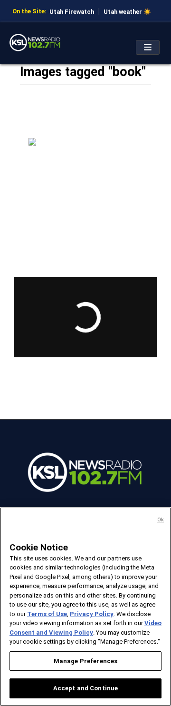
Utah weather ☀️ (127, 11)
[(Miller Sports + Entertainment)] (85, 176)
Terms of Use (47, 614)
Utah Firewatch (71, 11)
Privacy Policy (92, 614)
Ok (160, 520)
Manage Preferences (85, 661)
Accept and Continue (85, 688)
